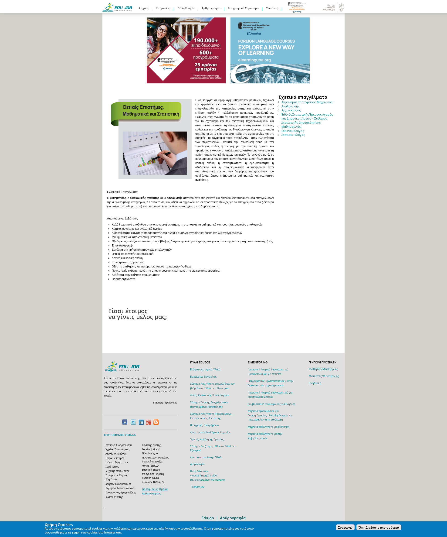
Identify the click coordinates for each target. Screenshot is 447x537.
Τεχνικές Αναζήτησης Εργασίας (207, 439)
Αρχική (144, 8)
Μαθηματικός (291, 126)
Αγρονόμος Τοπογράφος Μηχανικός (306, 102)
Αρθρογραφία (211, 8)
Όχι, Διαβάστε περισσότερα (379, 527)
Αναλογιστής (290, 106)
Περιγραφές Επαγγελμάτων (204, 425)
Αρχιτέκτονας (291, 110)
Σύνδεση (272, 8)
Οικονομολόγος (292, 131)
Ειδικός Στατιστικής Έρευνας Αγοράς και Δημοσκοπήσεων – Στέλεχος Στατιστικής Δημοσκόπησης (307, 118)
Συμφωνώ (345, 527)
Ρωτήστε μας (197, 487)
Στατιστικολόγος (293, 135)
